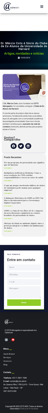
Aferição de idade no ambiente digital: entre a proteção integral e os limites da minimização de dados (24, 225)
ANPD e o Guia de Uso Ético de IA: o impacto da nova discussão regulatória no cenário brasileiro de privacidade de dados (23, 213)
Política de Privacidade (29, 409)
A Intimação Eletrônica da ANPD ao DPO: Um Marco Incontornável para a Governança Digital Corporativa (23, 200)
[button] (41, 6)
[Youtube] (13, 339)
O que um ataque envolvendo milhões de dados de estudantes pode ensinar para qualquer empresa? (24, 187)
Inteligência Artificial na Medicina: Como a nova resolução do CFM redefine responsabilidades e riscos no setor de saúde (23, 175)
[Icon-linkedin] (6, 339)
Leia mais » (8, 168)
